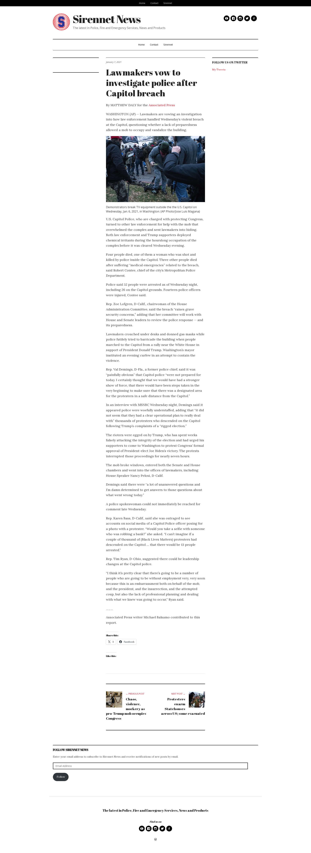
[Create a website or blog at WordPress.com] (155, 839)
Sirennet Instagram (240, 18)
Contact (154, 3)
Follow (61, 776)
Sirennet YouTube (226, 18)
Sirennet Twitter (247, 18)
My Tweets (219, 69)
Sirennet (167, 3)
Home (142, 3)
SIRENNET (254, 18)
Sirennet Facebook (233, 18)
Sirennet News (107, 19)
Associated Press (162, 105)
